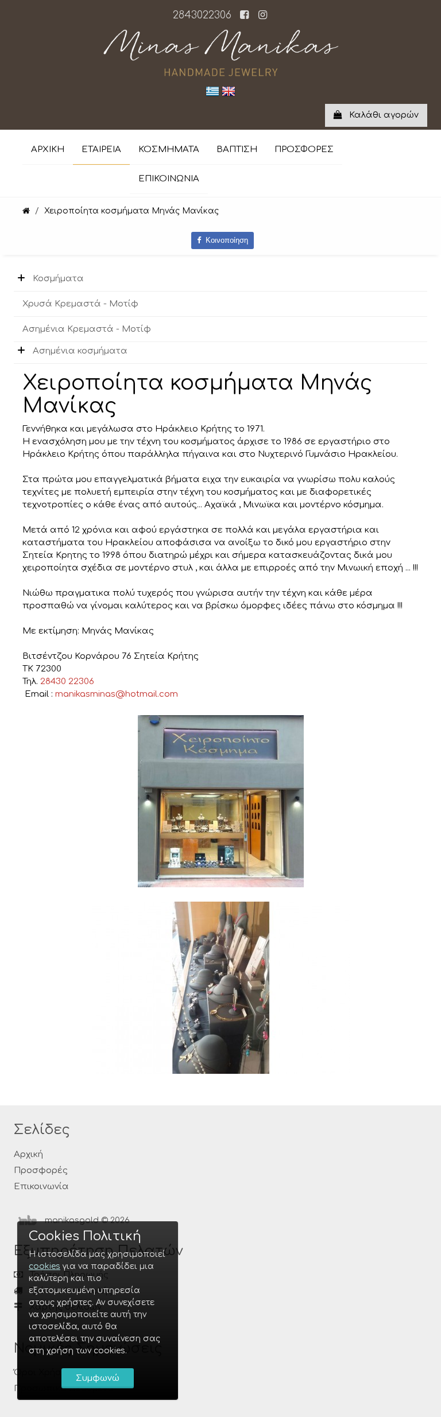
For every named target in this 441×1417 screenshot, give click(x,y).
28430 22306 (67, 681)
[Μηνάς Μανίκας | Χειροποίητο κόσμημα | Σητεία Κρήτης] (26, 211)
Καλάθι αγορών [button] (380, 115)
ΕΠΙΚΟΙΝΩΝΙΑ (168, 179)
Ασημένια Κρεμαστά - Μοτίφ (86, 329)
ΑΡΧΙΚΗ (47, 149)
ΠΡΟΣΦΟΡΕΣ (304, 149)
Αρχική (28, 1154)
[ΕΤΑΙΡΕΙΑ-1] (221, 801)
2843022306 (202, 15)
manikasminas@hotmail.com (116, 694)
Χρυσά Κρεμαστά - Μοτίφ (80, 304)
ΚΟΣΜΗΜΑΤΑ (168, 149)
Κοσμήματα (58, 279)
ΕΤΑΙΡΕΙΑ (101, 149)
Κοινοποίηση (224, 240)
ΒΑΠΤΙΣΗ (236, 149)
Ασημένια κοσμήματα (80, 351)
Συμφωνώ (97, 1378)
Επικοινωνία (41, 1186)
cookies (44, 1266)
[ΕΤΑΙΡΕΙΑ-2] (221, 987)
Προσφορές (41, 1170)
